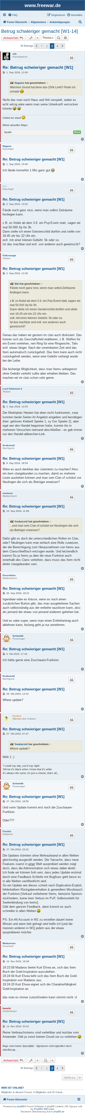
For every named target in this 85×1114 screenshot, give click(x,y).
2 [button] (47, 46)
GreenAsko (9, 575)
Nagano (19, 82)
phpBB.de (58, 1111)
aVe (15, 54)
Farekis (7, 831)
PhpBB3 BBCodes (44, 1109)
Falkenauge (9, 255)
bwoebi (7, 1008)
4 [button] (57, 46)
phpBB (20, 1106)
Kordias (17, 716)
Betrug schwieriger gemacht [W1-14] (39, 31)
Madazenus (9, 943)
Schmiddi (18, 636)
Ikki (5, 186)
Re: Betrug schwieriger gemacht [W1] (38, 67)
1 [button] (41, 46)
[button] (36, 46)
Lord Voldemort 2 (12, 388)
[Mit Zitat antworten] (71, 58)
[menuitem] (12, 15)
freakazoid (9, 445)
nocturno (8, 493)
